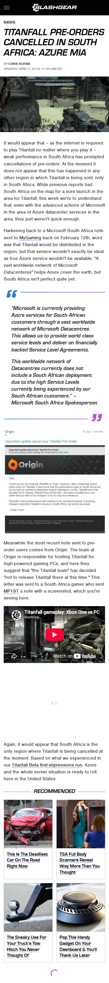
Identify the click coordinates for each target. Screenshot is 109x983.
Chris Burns (19, 64)
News (9, 22)
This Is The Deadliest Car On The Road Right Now (27, 860)
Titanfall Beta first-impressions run (47, 765)
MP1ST (11, 591)
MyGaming (30, 238)
